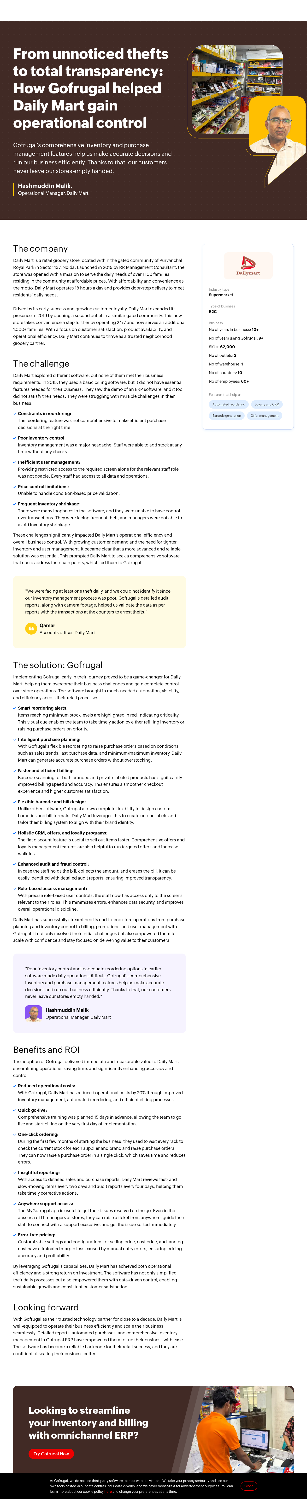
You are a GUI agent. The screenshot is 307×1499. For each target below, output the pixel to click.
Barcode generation (227, 415)
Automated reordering (229, 404)
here (108, 1491)
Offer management (265, 415)
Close (249, 1486)
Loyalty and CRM (267, 404)
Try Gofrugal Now (51, 1453)
